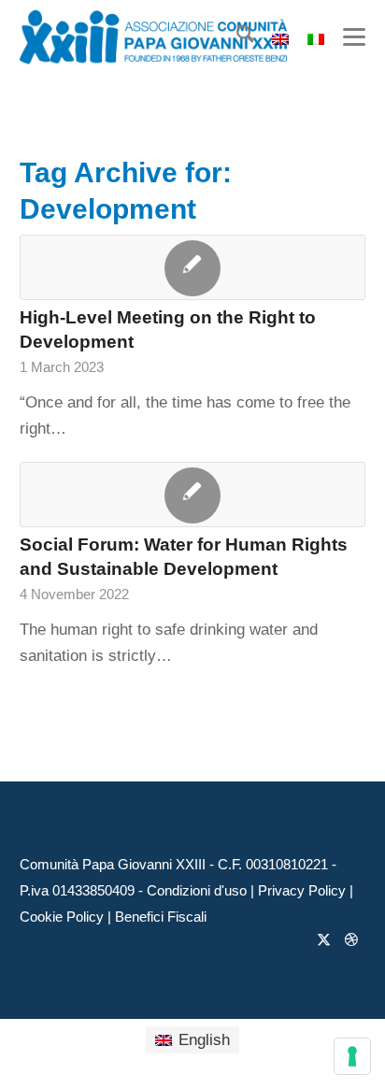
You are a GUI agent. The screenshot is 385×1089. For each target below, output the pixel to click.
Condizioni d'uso (197, 890)
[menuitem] (236, 37)
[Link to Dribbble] (351, 939)
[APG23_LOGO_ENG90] (158, 37)
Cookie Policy (62, 916)
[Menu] (344, 37)
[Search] (236, 37)
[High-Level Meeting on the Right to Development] (193, 267)
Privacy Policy (302, 890)
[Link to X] (323, 939)
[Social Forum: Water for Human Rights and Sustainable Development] (193, 494)
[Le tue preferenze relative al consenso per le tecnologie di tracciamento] (352, 1056)
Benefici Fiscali (161, 916)
